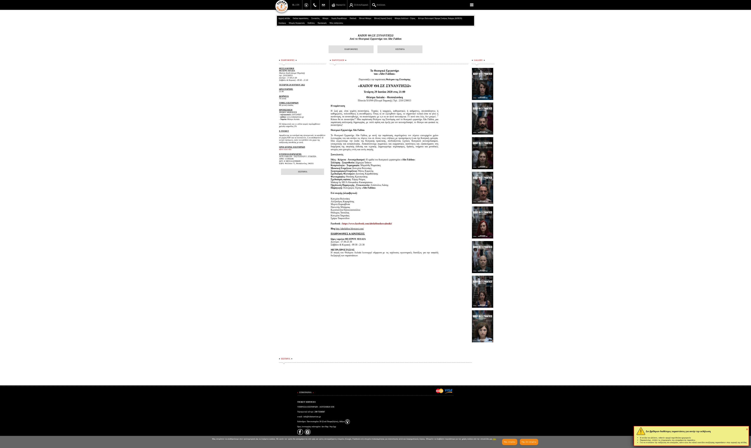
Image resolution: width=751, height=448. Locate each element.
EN (298, 5)
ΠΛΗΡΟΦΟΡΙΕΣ (351, 49)
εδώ (494, 439)
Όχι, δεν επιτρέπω (529, 442)
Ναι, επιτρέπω (509, 442)
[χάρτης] (347, 421)
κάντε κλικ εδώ (285, 149)
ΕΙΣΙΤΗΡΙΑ (400, 49)
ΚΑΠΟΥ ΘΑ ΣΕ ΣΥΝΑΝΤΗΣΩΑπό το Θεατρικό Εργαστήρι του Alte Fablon (376, 37)
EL (293, 5)
